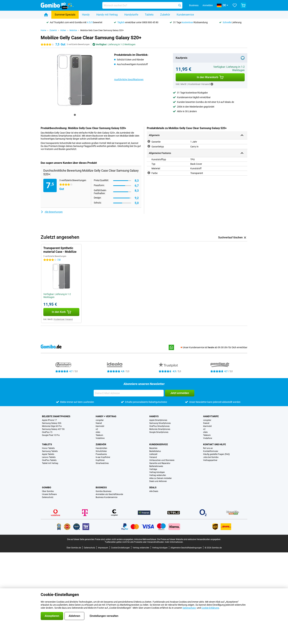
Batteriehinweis (156, 466)
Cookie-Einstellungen (120, 548)
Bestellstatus (155, 451)
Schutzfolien (101, 451)
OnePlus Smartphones (159, 426)
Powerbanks (101, 454)
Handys (154, 416)
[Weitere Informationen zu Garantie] (149, 141)
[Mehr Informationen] (211, 84)
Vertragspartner (210, 460)
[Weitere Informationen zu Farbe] (149, 172)
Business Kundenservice (106, 497)
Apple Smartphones (158, 420)
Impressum (103, 548)
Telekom (99, 435)
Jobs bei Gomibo (210, 457)
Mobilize (73, 30)
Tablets (149, 14)
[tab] (75, 115)
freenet (99, 423)
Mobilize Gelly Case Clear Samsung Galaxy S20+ (102, 30)
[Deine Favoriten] (235, 5)
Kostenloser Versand (63, 319)
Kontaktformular (210, 451)
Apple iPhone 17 (49, 420)
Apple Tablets (48, 454)
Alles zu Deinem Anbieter (160, 478)
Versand (153, 457)
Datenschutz (47, 497)
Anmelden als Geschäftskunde (109, 494)
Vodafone (100, 438)
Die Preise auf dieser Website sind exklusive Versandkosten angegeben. (189, 539)
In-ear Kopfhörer (103, 457)
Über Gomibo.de (73, 548)
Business (101, 487)
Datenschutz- (189, 607)
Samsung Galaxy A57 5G (53, 429)
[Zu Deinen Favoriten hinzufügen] (243, 58)
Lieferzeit (153, 454)
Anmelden (207, 5)
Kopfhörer (100, 460)
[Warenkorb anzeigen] (243, 5)
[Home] (46, 15)
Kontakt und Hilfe (214, 444)
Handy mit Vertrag (107, 14)
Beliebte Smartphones (56, 416)
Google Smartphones (158, 432)
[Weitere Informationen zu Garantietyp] (149, 146)
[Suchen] (179, 5)
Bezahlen (153, 448)
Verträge (153, 469)
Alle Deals (153, 491)
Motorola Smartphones (159, 429)
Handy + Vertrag (106, 416)
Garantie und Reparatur (159, 463)
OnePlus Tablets (49, 460)
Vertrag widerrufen (157, 475)
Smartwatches (102, 463)
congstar (100, 420)
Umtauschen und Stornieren (161, 460)
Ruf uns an (208, 448)
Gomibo (46, 487)
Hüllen (63, 30)
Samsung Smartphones (160, 423)
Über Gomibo (48, 491)
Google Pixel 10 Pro (51, 435)
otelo (98, 432)
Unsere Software (49, 494)
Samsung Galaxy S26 (51, 423)
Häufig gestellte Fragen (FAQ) (216, 454)
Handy (86, 14)
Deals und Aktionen (158, 481)
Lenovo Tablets (49, 457)
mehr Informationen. (174, 542)
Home (43, 30)
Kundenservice (185, 14)
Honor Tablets (48, 448)
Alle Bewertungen (54, 212)
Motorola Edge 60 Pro (52, 426)
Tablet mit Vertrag (50, 463)
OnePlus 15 (47, 432)
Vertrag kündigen (157, 472)
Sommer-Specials (65, 14)
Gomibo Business (103, 491)
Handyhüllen (101, 448)
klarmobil (100, 426)
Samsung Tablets (50, 451)
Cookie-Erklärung (210, 607)
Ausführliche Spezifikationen (129, 79)
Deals (152, 487)
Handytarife (131, 14)
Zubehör (165, 14)
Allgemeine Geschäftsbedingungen (186, 548)
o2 (97, 429)
